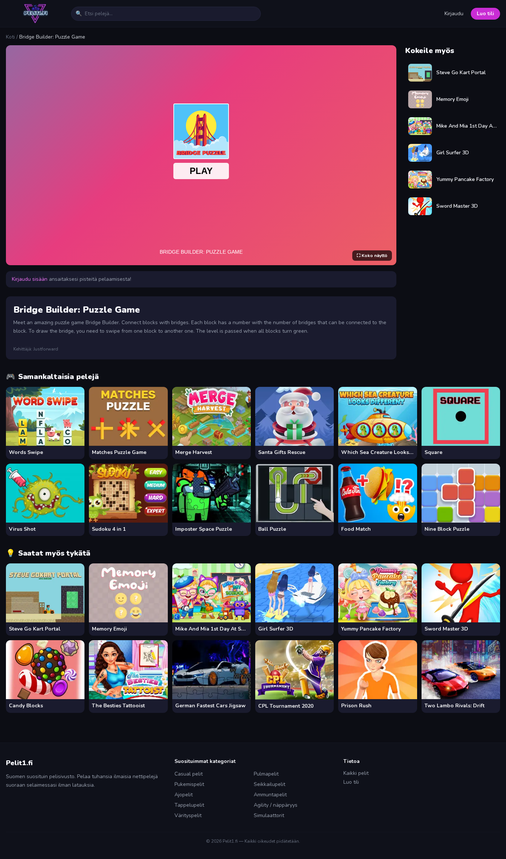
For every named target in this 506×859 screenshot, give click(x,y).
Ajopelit (183, 794)
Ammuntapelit (270, 794)
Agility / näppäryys (275, 805)
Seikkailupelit (269, 784)
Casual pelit (188, 773)
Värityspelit (188, 815)
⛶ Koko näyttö (372, 256)
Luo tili (485, 13)
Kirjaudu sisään (29, 279)
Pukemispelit (189, 784)
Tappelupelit (189, 805)
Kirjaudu (454, 13)
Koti (10, 36)
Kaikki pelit (356, 773)
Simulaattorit (269, 815)
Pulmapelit (266, 773)
